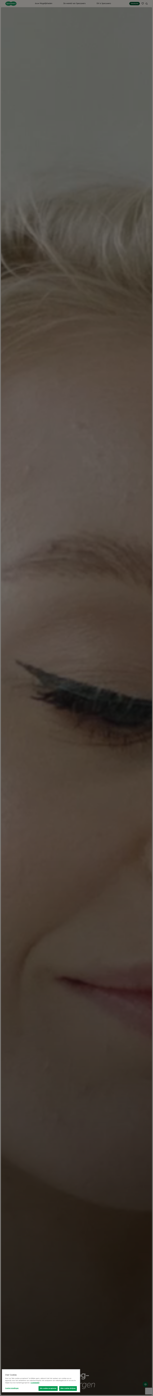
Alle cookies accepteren (48, 1388)
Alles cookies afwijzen (68, 1388)
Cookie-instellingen (12, 1388)
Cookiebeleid (35, 1383)
